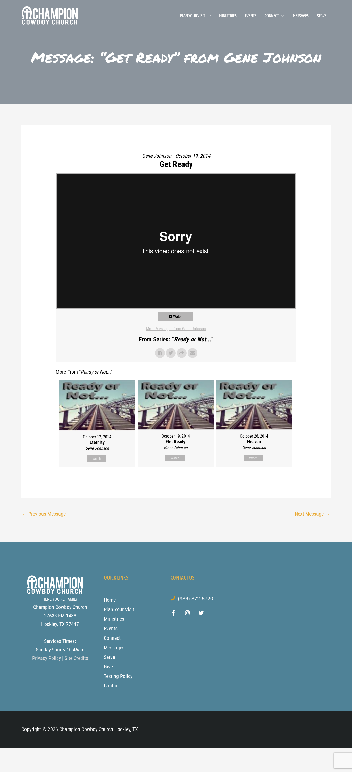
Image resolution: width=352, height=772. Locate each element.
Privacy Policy (46, 658)
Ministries (228, 15)
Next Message (312, 514)
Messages (301, 15)
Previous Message (44, 514)
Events (250, 15)
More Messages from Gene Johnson (176, 328)
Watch (177, 316)
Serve (321, 15)
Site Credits (76, 658)
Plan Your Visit (192, 15)
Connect (272, 15)
